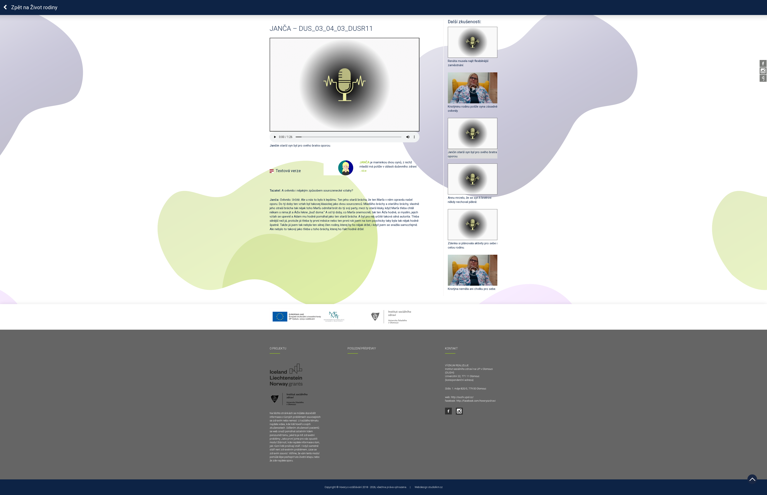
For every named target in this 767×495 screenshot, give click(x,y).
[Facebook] (763, 63)
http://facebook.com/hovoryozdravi (476, 400)
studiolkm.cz (435, 487)
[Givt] (763, 78)
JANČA (365, 162)
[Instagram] (763, 70)
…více (363, 171)
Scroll (752, 479)
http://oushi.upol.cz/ (462, 397)
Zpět (33, 7)
